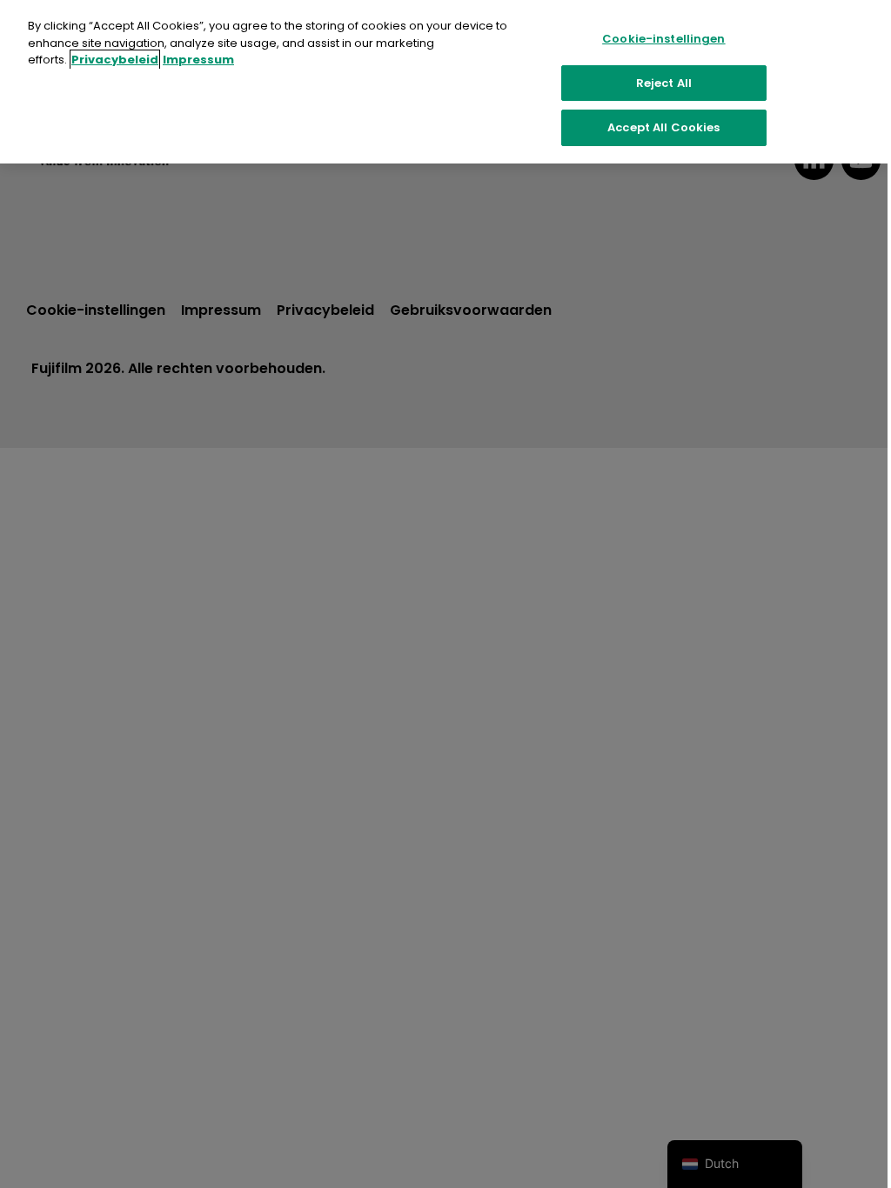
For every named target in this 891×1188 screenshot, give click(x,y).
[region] (445, 82)
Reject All (664, 83)
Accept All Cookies (663, 127)
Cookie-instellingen (663, 38)
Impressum (198, 59)
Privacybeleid (114, 59)
